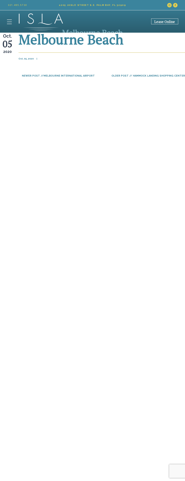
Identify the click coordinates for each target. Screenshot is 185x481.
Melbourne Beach (70, 39)
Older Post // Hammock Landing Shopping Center (148, 75)
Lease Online (164, 21)
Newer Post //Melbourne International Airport (58, 75)
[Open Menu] (9, 21)
